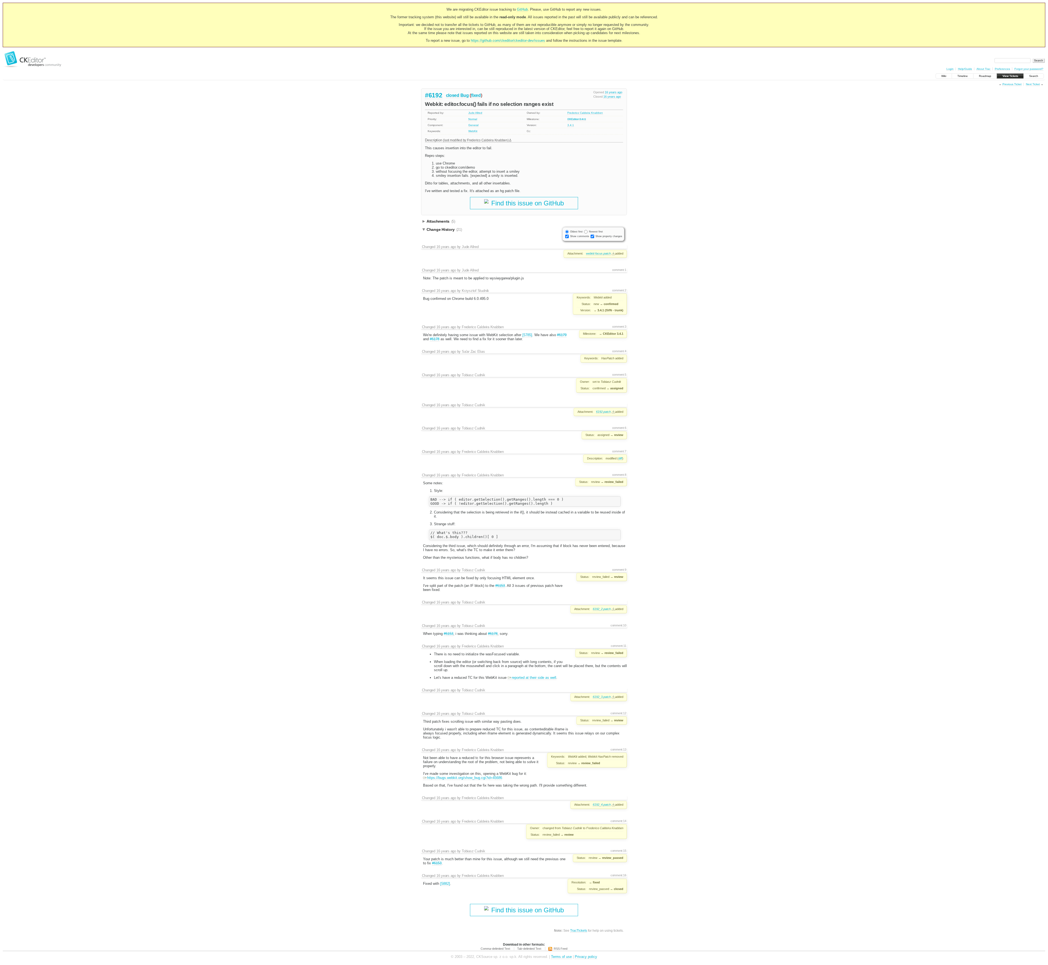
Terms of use (561, 957)
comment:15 (618, 850)
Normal (472, 119)
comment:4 (619, 351)
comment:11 (618, 645)
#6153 (500, 586)
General (473, 125)
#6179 (562, 335)
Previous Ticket (1012, 84)
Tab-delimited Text (529, 948)
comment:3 (619, 326)
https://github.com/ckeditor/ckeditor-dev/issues (508, 40)
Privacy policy (586, 957)
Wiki (943, 75)
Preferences (1002, 68)
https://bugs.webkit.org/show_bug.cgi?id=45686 (464, 778)
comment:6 (619, 427)
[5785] (527, 335)
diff (620, 458)
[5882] (445, 884)
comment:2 (619, 290)
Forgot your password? (1028, 68)
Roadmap (985, 75)
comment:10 (618, 625)
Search (1033, 75)
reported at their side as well (534, 678)
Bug (464, 95)
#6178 (434, 339)
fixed (476, 95)
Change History (444, 229)
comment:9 (619, 569)
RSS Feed (560, 948)
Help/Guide (965, 68)
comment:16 (618, 875)
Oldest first (576, 231)
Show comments (579, 236)
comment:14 (618, 821)
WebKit (472, 131)
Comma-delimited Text (495, 948)
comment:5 (619, 374)
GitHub (522, 9)
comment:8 (619, 474)
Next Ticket (1033, 84)
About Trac (983, 68)
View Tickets (1010, 75)
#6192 (433, 95)
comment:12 (618, 713)
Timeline (962, 75)
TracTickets (578, 930)
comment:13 (618, 749)
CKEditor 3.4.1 (576, 119)
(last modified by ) (476, 140)
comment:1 (619, 269)
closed (452, 95)
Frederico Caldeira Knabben (585, 112)
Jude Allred (475, 112)
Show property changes (609, 236)
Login (950, 68)
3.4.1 (570, 125)
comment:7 (619, 451)
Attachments (441, 221)
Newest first (596, 231)
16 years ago (613, 92)
